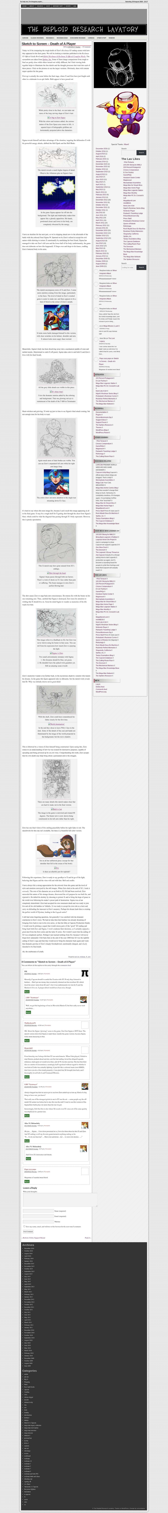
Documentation (101, 412)
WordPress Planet (102, 433)
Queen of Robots (102, 640)
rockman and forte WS (31, 1474)
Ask (74, 6)
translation (27, 1492)
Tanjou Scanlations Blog (104, 518)
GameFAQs (100, 446)
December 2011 (101, 207)
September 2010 (102, 238)
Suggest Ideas (101, 420)
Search (124, 149)
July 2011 (99, 212)
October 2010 (101, 235)
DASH (26, 1400)
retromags (27, 1451)
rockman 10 (28, 1461)
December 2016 (101, 149)
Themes (99, 427)
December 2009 (101, 258)
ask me (26, 1377)
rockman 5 (27, 1466)
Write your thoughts (30, 1191)
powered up (28, 1438)
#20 (64, 47)
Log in (98, 684)
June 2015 (99, 179)
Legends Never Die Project (105, 540)
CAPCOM (99, 465)
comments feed (65, 965)
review (26, 1453)
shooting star (28, 1479)
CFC (25, 1395)
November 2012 (101, 202)
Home (24, 6)
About (31, 6)
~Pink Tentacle (101, 441)
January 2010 (101, 256)
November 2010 (101, 233)
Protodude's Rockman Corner (106, 396)
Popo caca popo (30, 1169)
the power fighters (30, 1489)
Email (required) (60, 1216)
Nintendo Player (101, 627)
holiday (26, 1412)
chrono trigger (28, 1397)
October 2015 (101, 169)
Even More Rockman (77, 38)
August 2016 (100, 154)
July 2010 (99, 243)
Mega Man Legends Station (106, 383)
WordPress (125, 1508)
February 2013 (101, 195)
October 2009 (101, 261)
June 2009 (99, 266)
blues (26, 1384)
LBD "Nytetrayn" (32, 997)
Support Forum (101, 422)
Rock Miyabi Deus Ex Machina (107, 513)
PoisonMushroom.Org (103, 417)
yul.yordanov (141, 1508)
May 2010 (99, 248)
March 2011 (100, 223)
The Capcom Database (104, 521)
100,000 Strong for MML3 (105, 534)
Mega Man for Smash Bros (105, 503)
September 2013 (102, 187)
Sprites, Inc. (47, 59)
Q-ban (26, 1441)
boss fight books (29, 1387)
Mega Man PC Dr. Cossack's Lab (107, 386)
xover (26, 1499)
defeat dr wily (28, 1402)
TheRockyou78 (30, 1023)
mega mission (28, 1433)
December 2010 (101, 230)
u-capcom (27, 1494)
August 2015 (100, 174)
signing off (27, 1481)
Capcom (25, 38)
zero (89, 957)
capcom (26, 1389)
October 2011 (100, 210)
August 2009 (100, 264)
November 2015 (101, 166)
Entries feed (100, 687)
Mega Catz (100, 483)
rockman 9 (27, 1471)
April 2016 (99, 156)
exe (25, 1407)
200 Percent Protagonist (104, 378)
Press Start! (100, 511)
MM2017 (27, 1435)
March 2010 (100, 251)
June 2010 (99, 246)
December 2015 (101, 164)
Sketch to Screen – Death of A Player (109, 361)
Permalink (47, 973)
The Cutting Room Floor (104, 456)
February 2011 (101, 225)
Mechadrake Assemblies (104, 480)
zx (25, 1504)
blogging (27, 1382)
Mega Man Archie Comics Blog (107, 488)
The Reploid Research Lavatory (104, 1508)
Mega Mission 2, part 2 (111, 326)
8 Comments (87, 47)
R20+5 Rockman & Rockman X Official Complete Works (64, 56)
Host (48, 6)
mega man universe (30, 1430)
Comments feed (101, 689)
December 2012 (101, 200)
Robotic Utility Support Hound (34, 1238)
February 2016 (101, 159)
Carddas (91, 38)
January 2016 (101, 161)
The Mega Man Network (104, 404)
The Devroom (101, 550)
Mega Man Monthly (102, 609)
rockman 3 (27, 1464)
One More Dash (101, 547)
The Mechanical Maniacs (105, 401)
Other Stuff (101, 38)
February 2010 (101, 253)
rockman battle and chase (32, 1476)
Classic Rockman (37, 38)
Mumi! (126, 144)
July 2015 (99, 177)
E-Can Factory (101, 381)
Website (57, 1221)
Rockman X (50, 38)
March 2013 (100, 192)
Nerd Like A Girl (101, 391)
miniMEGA (99, 620)
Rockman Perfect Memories (106, 399)
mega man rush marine (31, 1428)
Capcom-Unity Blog (103, 472)
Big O (26, 1379)
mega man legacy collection (32, 1425)
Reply (27, 991)
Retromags (100, 454)
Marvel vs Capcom (30, 1423)
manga (26, 1420)
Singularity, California (103, 650)
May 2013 (99, 189)
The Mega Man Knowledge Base (107, 523)
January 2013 (101, 197)
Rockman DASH (62, 38)
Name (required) (60, 1211)
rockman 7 (27, 1469)
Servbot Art (58, 6)
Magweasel (100, 449)
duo (25, 1405)
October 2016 (101, 151)
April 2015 (99, 184)
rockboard (27, 1456)
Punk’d (87, 1238)
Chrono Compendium (103, 444)
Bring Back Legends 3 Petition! (107, 537)
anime (26, 1374)
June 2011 (99, 215)
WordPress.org (101, 692)
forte (25, 1410)
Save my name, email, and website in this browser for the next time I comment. (53, 1226)
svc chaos (27, 1484)
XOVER (68, 6)
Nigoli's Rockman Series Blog (106, 393)
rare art (77, 957)
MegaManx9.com (102, 508)
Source (40, 6)
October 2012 (101, 205)
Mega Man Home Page (104, 506)
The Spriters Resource (104, 425)
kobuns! (26, 1418)
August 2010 (100, 241)
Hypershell (28, 1048)
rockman (82, 957)
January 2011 (101, 228)
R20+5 (26, 1443)
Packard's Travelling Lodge (105, 451)
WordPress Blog (101, 430)
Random (112, 38)
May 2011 (99, 218)
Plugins (98, 415)
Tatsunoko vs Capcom (31, 1487)
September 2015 (102, 172)
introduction (28, 1415)
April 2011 (99, 220)
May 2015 (99, 182)
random (26, 1446)
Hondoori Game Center (104, 594)
